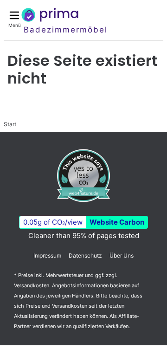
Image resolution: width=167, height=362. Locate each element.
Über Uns (121, 255)
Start (10, 124)
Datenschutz (85, 255)
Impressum (47, 255)
